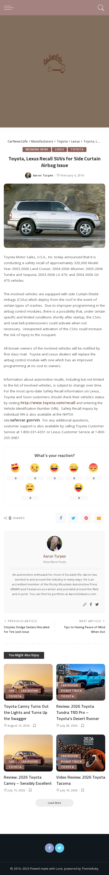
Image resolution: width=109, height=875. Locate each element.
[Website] (85, 604)
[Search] (100, 7)
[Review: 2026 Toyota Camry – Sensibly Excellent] (28, 753)
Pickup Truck (71, 690)
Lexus (59, 149)
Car (11, 690)
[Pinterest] (86, 518)
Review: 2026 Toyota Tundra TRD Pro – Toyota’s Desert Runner (77, 712)
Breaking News (37, 149)
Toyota (77, 149)
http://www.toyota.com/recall (48, 403)
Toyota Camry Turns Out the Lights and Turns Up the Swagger (26, 712)
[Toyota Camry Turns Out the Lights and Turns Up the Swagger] (28, 682)
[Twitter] (73, 518)
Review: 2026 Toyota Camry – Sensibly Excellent (28, 780)
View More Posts (54, 562)
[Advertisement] (54, 72)
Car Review (29, 690)
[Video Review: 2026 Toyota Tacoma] (80, 753)
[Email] (99, 518)
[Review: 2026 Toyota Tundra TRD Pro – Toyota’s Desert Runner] (80, 682)
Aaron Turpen (43, 175)
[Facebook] (61, 518)
